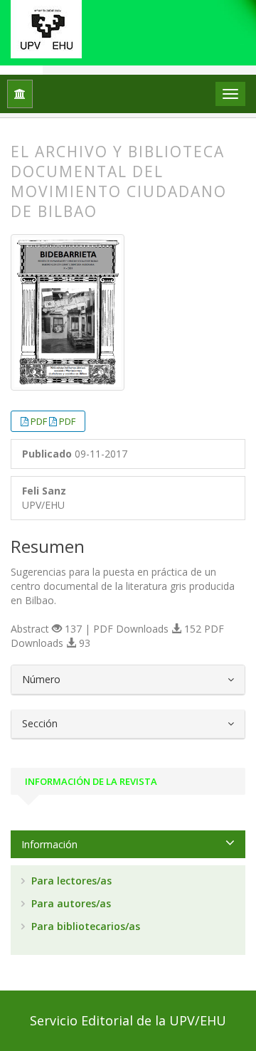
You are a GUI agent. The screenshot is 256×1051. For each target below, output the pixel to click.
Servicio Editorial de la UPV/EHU (128, 1020)
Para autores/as (69, 903)
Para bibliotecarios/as (84, 926)
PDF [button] (40, 421)
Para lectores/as (70, 880)
